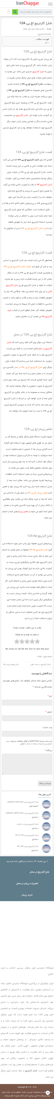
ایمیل (49, 711)
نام (50, 696)
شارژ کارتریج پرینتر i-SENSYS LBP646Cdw (21, 813)
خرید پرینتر (27, 894)
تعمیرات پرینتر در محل (27, 883)
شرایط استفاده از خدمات (34, 744)
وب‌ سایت (47, 727)
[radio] (37, 642)
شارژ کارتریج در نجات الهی (40, 664)
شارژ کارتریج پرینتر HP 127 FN (26, 835)
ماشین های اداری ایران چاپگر (34, 29)
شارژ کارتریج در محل (39, 871)
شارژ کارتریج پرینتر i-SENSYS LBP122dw (22, 802)
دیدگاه (48, 750)
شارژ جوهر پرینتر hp (11, 664)
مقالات (39, 656)
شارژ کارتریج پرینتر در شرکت (27, 824)
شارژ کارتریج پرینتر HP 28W (27, 846)
